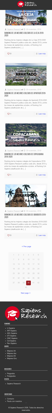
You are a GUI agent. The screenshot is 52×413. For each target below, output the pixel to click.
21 (24, 269)
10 (28, 260)
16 (28, 264)
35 (33, 278)
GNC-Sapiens (12, 338)
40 (28, 283)
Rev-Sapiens (12, 343)
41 (33, 283)
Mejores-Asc (11, 354)
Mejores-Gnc (12, 359)
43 (26, 287)
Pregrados (11, 374)
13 (14, 264)
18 (38, 264)
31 (14, 278)
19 (14, 269)
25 (14, 274)
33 (24, 278)
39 (24, 283)
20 (19, 269)
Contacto (10, 399)
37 (14, 283)
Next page (25, 293)
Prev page (27, 247)
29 (33, 274)
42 (38, 283)
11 (33, 260)
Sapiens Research (14, 30)
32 (19, 278)
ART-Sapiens (12, 331)
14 (19, 264)
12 (38, 260)
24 (38, 269)
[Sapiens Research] (27, 4)
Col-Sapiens (11, 341)
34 (28, 278)
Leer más (42, 54)
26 (19, 274)
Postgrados (11, 376)
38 (19, 283)
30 (38, 274)
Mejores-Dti (11, 356)
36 (38, 278)
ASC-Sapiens (12, 333)
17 (33, 264)
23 (33, 269)
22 (28, 269)
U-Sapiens (11, 328)
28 (28, 274)
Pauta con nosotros (14, 401)
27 (24, 274)
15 (24, 264)
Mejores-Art (11, 351)
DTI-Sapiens (11, 336)
